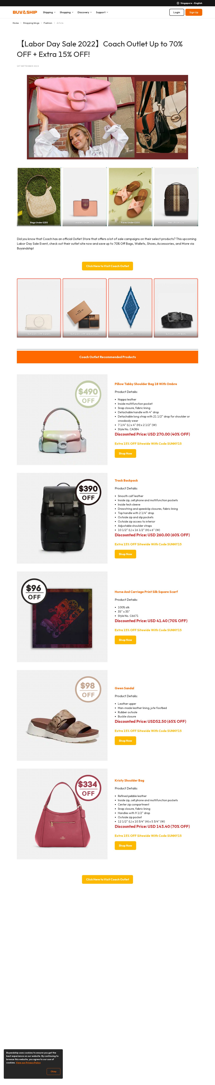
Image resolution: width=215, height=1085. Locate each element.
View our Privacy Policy (28, 1062)
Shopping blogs (31, 23)
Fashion (48, 23)
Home (16, 23)
